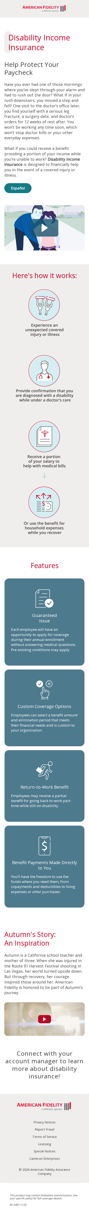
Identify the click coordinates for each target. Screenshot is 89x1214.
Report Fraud (44, 1129)
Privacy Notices (44, 1122)
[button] (44, 228)
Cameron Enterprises (44, 1158)
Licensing (44, 1144)
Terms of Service (44, 1137)
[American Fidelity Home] (44, 9)
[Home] (44, 1107)
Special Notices (45, 1151)
